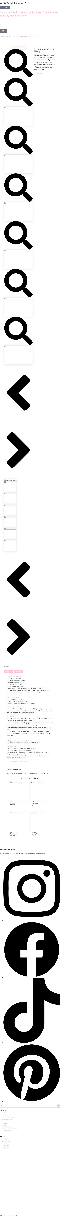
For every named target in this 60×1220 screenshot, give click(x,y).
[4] (18, 211)
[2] (18, 116)
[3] (18, 164)
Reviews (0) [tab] (18, 671)
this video (50, 711)
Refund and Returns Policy (10, 1117)
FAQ (4, 1114)
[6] (18, 307)
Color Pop (39, 48)
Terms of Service (7, 1119)
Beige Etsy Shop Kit (13, 802)
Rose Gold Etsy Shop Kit (34, 833)
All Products (6, 1141)
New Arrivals (6, 1139)
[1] (18, 48)
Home (35, 48)
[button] (8, 36)
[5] (18, 259)
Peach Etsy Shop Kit (34, 802)
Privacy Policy (7, 1116)
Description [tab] (9, 671)
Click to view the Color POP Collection (17, 761)
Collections (6, 1138)
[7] (18, 355)
